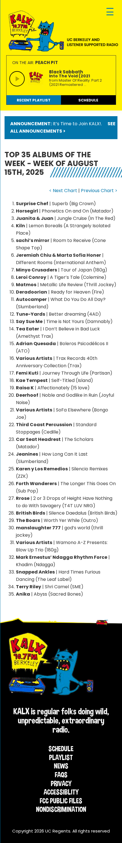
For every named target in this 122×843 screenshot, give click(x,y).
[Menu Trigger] (110, 12)
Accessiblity (61, 792)
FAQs (61, 774)
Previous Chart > (99, 190)
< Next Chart (63, 190)
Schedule (61, 748)
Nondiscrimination (61, 809)
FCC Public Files (61, 801)
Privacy (61, 783)
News (61, 766)
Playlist (61, 757)
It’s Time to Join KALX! (77, 123)
